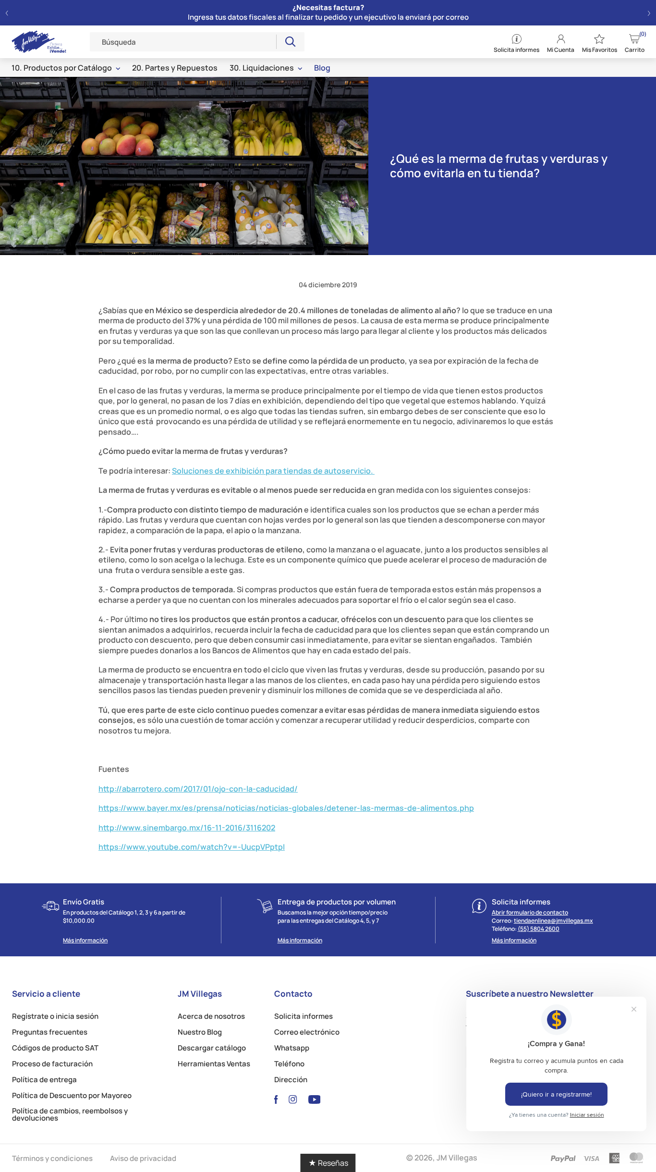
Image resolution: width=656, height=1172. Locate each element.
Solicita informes (303, 1016)
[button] (7, 13)
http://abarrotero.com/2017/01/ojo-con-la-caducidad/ (198, 788)
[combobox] (183, 42)
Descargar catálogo (212, 1047)
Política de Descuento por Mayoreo (72, 1095)
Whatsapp (291, 1047)
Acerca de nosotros (211, 1016)
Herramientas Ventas (214, 1063)
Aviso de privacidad (143, 1158)
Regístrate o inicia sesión (55, 1016)
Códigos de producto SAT (55, 1047)
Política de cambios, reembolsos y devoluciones (70, 1114)
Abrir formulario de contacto (530, 912)
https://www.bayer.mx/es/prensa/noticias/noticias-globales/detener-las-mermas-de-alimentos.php (286, 808)
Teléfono (289, 1063)
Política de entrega (44, 1079)
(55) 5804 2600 (538, 929)
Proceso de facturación (52, 1063)
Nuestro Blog (200, 1032)
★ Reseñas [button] (328, 1163)
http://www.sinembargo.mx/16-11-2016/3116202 (186, 827)
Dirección (290, 1079)
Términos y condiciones (52, 1158)
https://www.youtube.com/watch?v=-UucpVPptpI (191, 847)
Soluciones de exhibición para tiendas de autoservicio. (273, 470)
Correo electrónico (307, 1032)
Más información (85, 940)
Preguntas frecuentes (49, 1032)
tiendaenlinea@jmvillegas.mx (553, 920)
